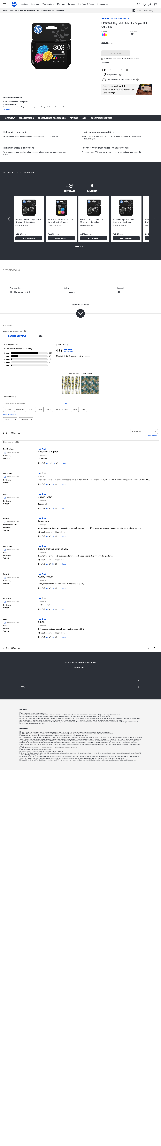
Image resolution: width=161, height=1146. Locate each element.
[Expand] (51, 45)
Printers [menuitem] (71, 4)
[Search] (139, 4)
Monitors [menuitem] (61, 4)
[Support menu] (144, 4)
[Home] (14, 4)
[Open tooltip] (126, 70)
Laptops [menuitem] (24, 4)
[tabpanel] (80, 223)
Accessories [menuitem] (102, 4)
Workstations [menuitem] (48, 4)
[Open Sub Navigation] (4, 4)
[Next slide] (153, 219)
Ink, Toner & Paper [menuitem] (86, 4)
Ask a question (123, 18)
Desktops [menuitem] (35, 4)
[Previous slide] (9, 219)
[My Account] (150, 4)
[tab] (69, 186)
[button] (80, 680)
